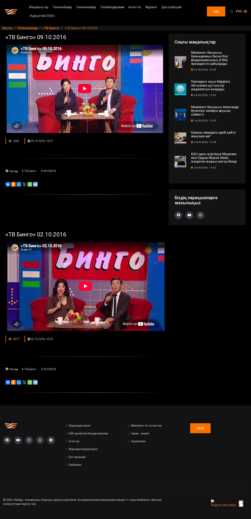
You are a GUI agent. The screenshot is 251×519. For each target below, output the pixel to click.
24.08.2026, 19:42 (205, 167)
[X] (24, 184)
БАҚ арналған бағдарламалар (88, 433)
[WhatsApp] (29, 184)
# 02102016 (48, 369)
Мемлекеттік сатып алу (146, 425)
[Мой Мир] (18, 184)
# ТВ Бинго (29, 171)
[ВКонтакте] (7, 184)
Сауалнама (138, 441)
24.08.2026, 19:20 (205, 120)
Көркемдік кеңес (80, 425)
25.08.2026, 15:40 (205, 69)
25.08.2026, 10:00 (205, 95)
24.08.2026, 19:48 (205, 142)
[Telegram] (35, 184)
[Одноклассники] (13, 184)
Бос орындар (77, 456)
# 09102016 (48, 171)
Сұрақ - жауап (140, 433)
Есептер (74, 441)
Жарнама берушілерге (83, 449)
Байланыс (75, 464)
